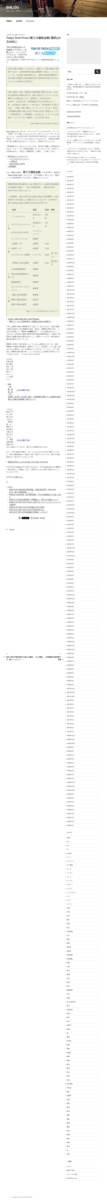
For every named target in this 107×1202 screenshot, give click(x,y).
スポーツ (70, 884)
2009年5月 (70, 622)
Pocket (42, 518)
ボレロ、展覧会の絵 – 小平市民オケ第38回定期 (82, 105)
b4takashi (22, 34)
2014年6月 (70, 411)
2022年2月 (70, 192)
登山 (68, 1072)
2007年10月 (71, 696)
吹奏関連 (70, 955)
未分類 (69, 1041)
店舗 (68, 998)
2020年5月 (70, 223)
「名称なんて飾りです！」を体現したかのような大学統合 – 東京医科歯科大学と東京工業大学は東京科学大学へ (84, 87)
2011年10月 (71, 513)
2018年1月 (70, 286)
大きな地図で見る (23, 390)
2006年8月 (70, 751)
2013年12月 (71, 434)
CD (68, 841)
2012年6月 (70, 481)
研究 (68, 1076)
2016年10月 (71, 317)
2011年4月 (70, 532)
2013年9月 (70, 446)
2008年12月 (71, 641)
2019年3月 (70, 251)
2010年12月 (71, 548)
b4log (12, 7)
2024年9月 (70, 177)
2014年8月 (70, 407)
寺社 (68, 994)
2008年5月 (70, 669)
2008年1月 (70, 685)
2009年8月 (70, 610)
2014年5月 (70, 415)
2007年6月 (70, 712)
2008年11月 (71, 645)
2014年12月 (71, 391)
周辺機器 (70, 959)
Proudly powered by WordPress (21, 1197)
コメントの (72, 1174)
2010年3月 (70, 583)
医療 (68, 943)
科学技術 (70, 1084)
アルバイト (70, 861)
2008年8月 (70, 657)
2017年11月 (71, 294)
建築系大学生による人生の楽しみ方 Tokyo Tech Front (28, 462)
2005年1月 (70, 825)
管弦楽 (69, 1088)
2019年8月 (70, 239)
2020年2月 (70, 231)
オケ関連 (70, 865)
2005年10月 (71, 790)
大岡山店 (13, 161)
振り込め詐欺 (71, 1002)
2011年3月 (70, 536)
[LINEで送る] (34, 518)
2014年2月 (70, 427)
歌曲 (68, 1045)
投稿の (71, 1170)
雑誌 (68, 1138)
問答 (68, 963)
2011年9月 (70, 517)
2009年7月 (70, 614)
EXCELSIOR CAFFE (17, 164)
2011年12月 (71, 505)
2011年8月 (70, 520)
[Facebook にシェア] (19, 518)
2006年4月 (70, 767)
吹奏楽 (69, 951)
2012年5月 (70, 485)
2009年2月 (70, 634)
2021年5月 (70, 204)
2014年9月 (70, 403)
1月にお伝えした (12, 131)
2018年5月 (70, 278)
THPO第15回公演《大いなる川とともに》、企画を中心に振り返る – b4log (84, 151)
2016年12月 (71, 313)
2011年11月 (70, 509)
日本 (68, 1021)
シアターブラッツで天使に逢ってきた (79, 149)
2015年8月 (70, 364)
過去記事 (19, 21)
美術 (68, 1091)
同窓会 (69, 947)
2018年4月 (70, 282)
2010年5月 (70, 575)
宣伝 (68, 986)
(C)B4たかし (18, 477)
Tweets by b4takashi (73, 116)
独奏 (68, 1060)
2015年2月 (70, 384)
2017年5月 (70, 298)
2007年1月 (70, 731)
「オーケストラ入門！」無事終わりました (81, 131)
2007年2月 (70, 727)
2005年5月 (70, 810)
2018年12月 (71, 263)
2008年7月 (70, 661)
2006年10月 (71, 743)
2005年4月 (70, 814)
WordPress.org (72, 1178)
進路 (68, 1119)
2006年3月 (70, 770)
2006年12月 (71, 735)
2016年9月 (70, 321)
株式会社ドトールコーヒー (18, 156)
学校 (68, 982)
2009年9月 (70, 606)
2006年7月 (70, 755)
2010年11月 (71, 552)
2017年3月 (70, 306)
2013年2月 (70, 466)
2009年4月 (70, 626)
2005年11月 (71, 786)
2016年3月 (70, 341)
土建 (10, 529)
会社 (68, 927)
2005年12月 (71, 782)
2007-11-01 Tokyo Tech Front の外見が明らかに (27, 509)
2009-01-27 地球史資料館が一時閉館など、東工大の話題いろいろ (33, 499)
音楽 (68, 1146)
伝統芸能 (70, 931)
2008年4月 (70, 673)
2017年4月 (70, 302)
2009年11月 (71, 599)
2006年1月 (70, 778)
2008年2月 (70, 681)
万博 (68, 908)
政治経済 (70, 1009)
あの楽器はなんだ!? (73, 128)
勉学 (68, 939)
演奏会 (69, 1052)
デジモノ (70, 888)
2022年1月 (70, 196)
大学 (13, 529)
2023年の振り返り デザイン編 (77, 93)
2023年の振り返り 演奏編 (75, 97)
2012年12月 (71, 474)
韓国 (68, 1142)
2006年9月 (70, 747)
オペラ (69, 869)
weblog (69, 853)
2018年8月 (70, 270)
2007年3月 (70, 724)
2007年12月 (71, 688)
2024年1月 (70, 180)
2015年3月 (70, 380)
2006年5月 (70, 763)
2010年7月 (70, 567)
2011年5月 (70, 528)
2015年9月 (70, 360)
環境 (68, 1068)
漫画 (68, 1056)
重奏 (68, 1127)
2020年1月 (70, 235)
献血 (68, 1064)
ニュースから (71, 892)
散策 (68, 1013)
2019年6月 (70, 243)
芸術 (68, 1107)
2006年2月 (70, 774)
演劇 (68, 1049)
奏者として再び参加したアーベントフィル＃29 (82, 101)
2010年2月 (70, 587)
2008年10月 (71, 649)
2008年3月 (70, 677)
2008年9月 (70, 653)
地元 (68, 970)
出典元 (9, 50)
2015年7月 (70, 368)
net (68, 845)
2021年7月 (70, 200)
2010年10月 (71, 556)
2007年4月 (70, 720)
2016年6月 (70, 329)
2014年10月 (71, 399)
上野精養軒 (12, 166)
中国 (68, 912)
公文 (68, 935)
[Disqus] (33, 560)
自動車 (69, 1095)
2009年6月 (70, 618)
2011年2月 (70, 540)
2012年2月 (70, 497)
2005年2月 (70, 821)
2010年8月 (70, 563)
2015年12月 (71, 352)
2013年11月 (71, 438)
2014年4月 (70, 419)
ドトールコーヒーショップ (19, 159)
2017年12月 (71, 290)
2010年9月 (70, 559)
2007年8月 (70, 704)
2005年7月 (70, 802)
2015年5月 (70, 372)
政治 (68, 1005)
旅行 (68, 1017)
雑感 (68, 1134)
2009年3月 (70, 630)
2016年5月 (70, 333)
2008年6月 (70, 665)
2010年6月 (70, 571)
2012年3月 (70, 493)
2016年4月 (70, 337)
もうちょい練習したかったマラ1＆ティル (80, 140)
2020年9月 (70, 216)
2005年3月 (70, 817)
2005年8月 (70, 798)
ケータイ (70, 873)
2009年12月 (71, 595)
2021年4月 (70, 208)
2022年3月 (70, 188)
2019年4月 (70, 247)
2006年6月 (70, 759)
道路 (68, 1123)
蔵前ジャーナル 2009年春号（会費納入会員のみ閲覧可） (30, 321)
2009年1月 (70, 638)
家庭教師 (70, 990)
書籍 (68, 1037)
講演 (68, 1111)
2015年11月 (71, 356)
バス (68, 896)
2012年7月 (70, 477)
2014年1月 (70, 430)
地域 (68, 974)
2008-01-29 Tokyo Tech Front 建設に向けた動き (27, 507)
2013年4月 (70, 462)
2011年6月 (70, 524)
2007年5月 (70, 716)
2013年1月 (70, 470)
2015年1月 (70, 388)
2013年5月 (70, 458)
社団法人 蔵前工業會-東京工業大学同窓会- (23, 319)
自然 (68, 1099)
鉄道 (68, 1131)
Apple (69, 838)
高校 (68, 1154)
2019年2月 (70, 255)
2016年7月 (70, 325)
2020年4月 (70, 227)
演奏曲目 (9, 21)
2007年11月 (71, 692)
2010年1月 (70, 591)
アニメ (69, 857)
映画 (68, 1029)
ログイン (70, 1166)
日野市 (69, 1025)
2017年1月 (70, 309)
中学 (68, 916)
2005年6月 (70, 806)
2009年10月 (71, 603)
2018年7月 (70, 274)
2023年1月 (70, 184)
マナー (69, 900)
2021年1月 (70, 212)
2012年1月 (70, 501)
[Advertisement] (84, 51)
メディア (70, 904)
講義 (68, 1115)
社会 (68, 1080)
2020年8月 (70, 220)
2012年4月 (70, 489)
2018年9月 (70, 266)
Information (30, 21)
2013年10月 (71, 442)
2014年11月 (71, 395)
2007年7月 (70, 708)
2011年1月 (70, 544)
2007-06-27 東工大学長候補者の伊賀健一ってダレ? (28, 512)
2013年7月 (70, 454)
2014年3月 (70, 423)
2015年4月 (70, 376)
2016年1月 (70, 348)
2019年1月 (70, 259)
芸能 (68, 1103)
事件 (68, 920)
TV (68, 849)
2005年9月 (70, 794)
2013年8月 (70, 450)
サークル (70, 880)
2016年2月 (70, 345)
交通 (68, 923)
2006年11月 (71, 739)
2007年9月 (70, 700)
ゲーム (69, 877)
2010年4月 (70, 579)
